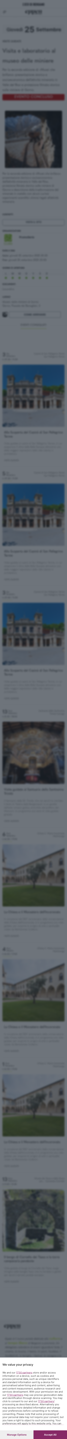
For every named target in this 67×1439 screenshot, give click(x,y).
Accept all (50, 1434)
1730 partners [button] (24, 1372)
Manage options (17, 1434)
